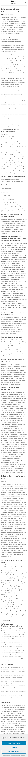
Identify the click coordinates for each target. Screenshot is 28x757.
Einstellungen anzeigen (14, 751)
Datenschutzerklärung (15, 755)
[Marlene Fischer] (13, 2)
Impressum (23, 755)
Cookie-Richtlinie (6, 755)
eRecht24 (7, 620)
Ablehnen (14, 747)
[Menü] (2, 3)
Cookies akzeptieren (14, 743)
